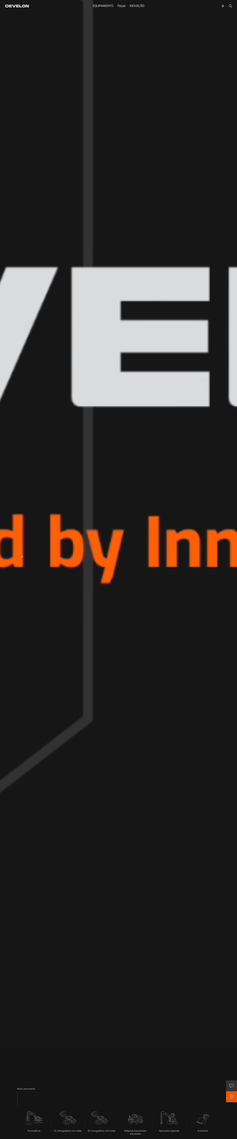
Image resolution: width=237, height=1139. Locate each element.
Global (223, 6)
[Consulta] (231, 1085)
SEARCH (230, 6)
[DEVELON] (17, 6)
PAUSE (22, 556)
